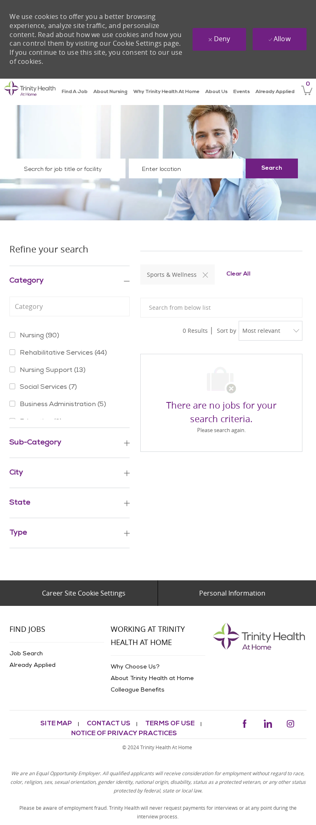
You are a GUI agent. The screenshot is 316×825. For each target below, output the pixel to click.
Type (18, 533)
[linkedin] (267, 722)
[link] (29, 91)
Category (26, 281)
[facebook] (244, 722)
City (16, 473)
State (19, 503)
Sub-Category (35, 442)
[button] (272, 168)
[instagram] (290, 722)
